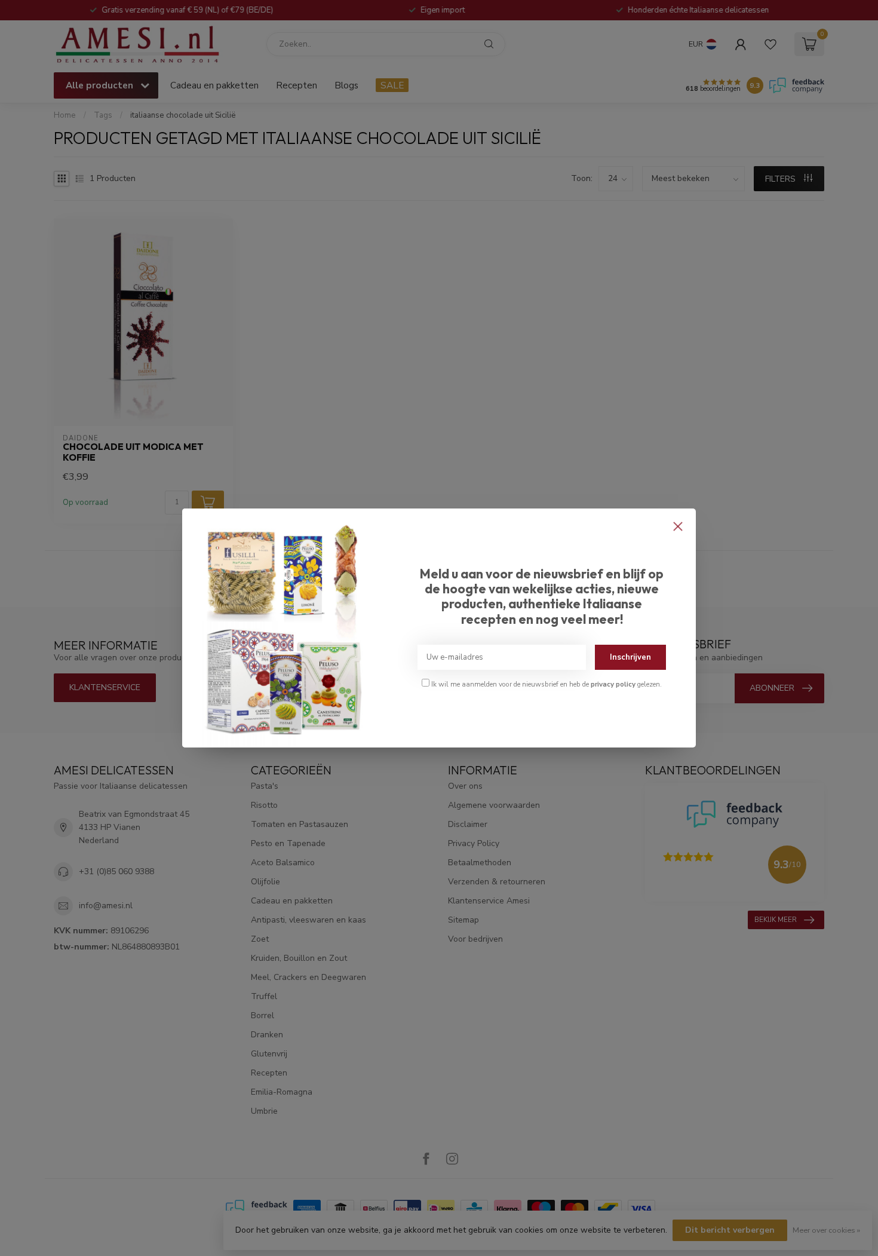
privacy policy (613, 684)
